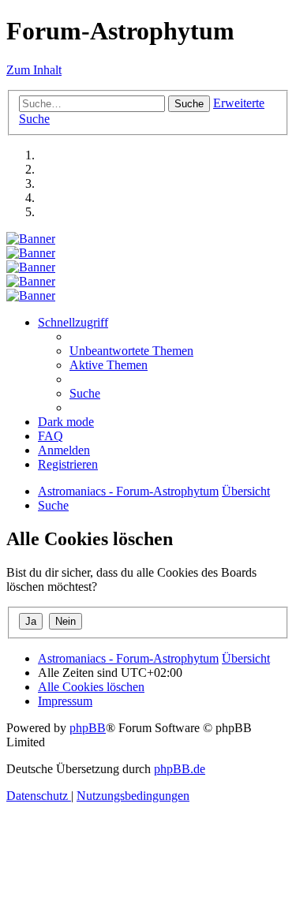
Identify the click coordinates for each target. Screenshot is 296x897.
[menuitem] (131, 350)
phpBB (87, 727)
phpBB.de (179, 769)
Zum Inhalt (34, 70)
